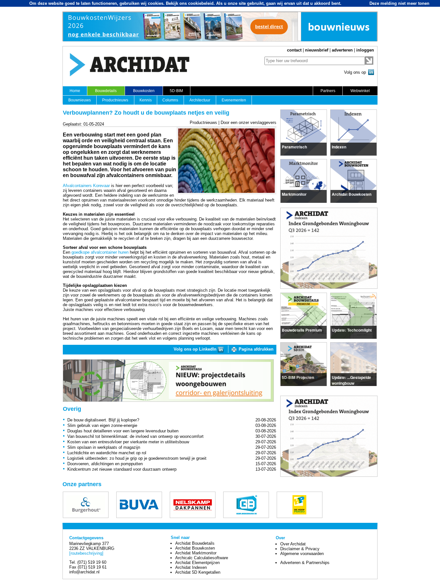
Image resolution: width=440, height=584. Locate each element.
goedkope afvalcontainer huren (100, 252)
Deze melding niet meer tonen (399, 3)
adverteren (342, 50)
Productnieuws (115, 100)
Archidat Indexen (191, 567)
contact (294, 50)
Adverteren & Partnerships (305, 562)
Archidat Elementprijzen (197, 562)
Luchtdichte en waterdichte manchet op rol (106, 452)
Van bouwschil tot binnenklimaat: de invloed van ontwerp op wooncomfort (135, 436)
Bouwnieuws (79, 100)
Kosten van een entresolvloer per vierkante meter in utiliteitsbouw (128, 441)
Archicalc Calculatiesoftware (201, 557)
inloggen (365, 50)
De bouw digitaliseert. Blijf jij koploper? (103, 420)
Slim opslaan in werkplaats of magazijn (103, 447)
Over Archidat (293, 544)
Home (75, 91)
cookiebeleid (201, 3)
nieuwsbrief (316, 50)
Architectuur (199, 100)
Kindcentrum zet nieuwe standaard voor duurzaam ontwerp (122, 469)
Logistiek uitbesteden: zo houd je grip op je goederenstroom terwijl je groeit (136, 458)
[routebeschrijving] (86, 553)
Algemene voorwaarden (302, 553)
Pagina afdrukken (256, 349)
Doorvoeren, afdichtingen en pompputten (105, 463)
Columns (170, 100)
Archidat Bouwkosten (195, 548)
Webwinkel (360, 91)
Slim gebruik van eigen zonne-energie (102, 425)
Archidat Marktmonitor (195, 553)
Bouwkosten (144, 91)
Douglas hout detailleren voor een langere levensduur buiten (122, 431)
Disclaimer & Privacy (300, 548)
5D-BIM (176, 91)
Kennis (145, 100)
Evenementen (234, 100)
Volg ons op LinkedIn (196, 349)
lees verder (292, 145)
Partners (327, 91)
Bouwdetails (106, 91)
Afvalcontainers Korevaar (86, 185)
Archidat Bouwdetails (195, 543)
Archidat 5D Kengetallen (197, 572)
